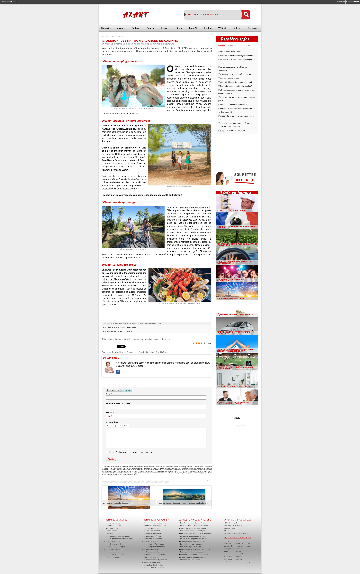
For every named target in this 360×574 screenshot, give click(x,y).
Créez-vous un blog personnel (192, 541)
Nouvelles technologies (115, 547)
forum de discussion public (162, 468)
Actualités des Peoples (153, 565)
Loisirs (164, 28)
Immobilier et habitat (152, 533)
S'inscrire (341, 2)
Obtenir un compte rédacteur (236, 533)
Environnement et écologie (155, 523)
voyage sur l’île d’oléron (118, 331)
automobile (228, 546)
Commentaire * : (113, 422)
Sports (150, 28)
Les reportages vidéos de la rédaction (195, 533)
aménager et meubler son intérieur (233, 105)
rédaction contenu (243, 546)
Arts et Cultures (112, 528)
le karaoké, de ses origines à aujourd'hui (235, 74)
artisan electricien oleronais (120, 327)
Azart (135, 14)
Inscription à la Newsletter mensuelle (195, 549)
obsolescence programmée (246, 562)
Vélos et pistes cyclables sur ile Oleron (133, 249)
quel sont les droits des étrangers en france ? (237, 56)
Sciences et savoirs (152, 528)
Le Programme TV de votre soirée (194, 525)
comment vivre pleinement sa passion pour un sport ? (235, 368)
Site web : (110, 412)
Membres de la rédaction (235, 525)
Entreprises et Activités (115, 552)
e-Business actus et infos (154, 554)
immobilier (240, 554)
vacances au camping (135, 195)
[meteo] (237, 418)
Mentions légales (231, 523)
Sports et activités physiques (118, 536)
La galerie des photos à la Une (192, 536)
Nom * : (109, 394)
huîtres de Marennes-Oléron (116, 279)
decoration (228, 559)
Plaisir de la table (151, 541)
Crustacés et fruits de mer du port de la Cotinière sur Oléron (179, 303)
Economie (253, 28)
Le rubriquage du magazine (191, 544)
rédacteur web (128, 466)
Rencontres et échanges (154, 568)
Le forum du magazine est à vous (193, 539)
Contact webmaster (232, 531)
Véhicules (223, 28)
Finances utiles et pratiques (155, 560)
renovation (228, 556)
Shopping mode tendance (154, 547)
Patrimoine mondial (152, 531)
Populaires (232, 45)
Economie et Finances (115, 554)
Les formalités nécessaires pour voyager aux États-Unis (183, 503)
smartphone (228, 549)
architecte (228, 562)
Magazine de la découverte (155, 525)
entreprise (228, 554)
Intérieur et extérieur (114, 544)
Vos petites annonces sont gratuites (195, 531)
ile (163, 339)
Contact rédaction (232, 528)
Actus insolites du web (153, 562)
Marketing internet (151, 557)
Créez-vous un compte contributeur (194, 557)
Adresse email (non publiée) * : (119, 403)
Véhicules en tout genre (116, 549)
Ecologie (208, 28)
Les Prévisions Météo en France (193, 523)
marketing (240, 549)
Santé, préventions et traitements (120, 539)
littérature (240, 541)
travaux (239, 556)
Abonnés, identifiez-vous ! (190, 560)
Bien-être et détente (114, 541)
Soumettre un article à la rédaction (194, 554)
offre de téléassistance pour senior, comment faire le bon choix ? (235, 350)
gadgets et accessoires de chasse (233, 131)
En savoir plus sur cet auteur (130, 366)
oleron (168, 339)
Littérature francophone (116, 531)
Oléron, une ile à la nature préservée (179, 186)
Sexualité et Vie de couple (155, 544)
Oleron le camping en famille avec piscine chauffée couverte (133, 108)
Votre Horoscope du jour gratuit (193, 528)
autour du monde (117, 37)
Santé (179, 28)
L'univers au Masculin (153, 539)
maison (238, 551)
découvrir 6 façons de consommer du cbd (236, 82)
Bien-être (194, 28)
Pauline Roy (117, 352)
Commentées (245, 45)
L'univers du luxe (151, 549)
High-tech (238, 28)
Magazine (106, 28)
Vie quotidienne (112, 557)
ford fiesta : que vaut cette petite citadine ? (236, 86)
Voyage (121, 28)
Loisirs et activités (114, 533)
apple (226, 551)
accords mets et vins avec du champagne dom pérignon (237, 244)
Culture (136, 28)
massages (227, 543)
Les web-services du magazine (193, 552)
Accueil (105, 37)
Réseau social (6, 2)
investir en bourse (243, 543)
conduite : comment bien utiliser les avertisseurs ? (234, 262)
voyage (227, 541)
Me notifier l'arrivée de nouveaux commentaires (130, 452)
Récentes (221, 46)
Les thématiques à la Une (190, 547)
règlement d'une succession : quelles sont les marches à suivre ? (235, 403)
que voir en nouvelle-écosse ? (116, 503)
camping (157, 339)
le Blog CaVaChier (241, 426)
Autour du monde (113, 523)
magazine (140, 469)
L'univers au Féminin (152, 536)
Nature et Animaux (113, 525)
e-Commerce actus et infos (155, 552)
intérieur (239, 559)
